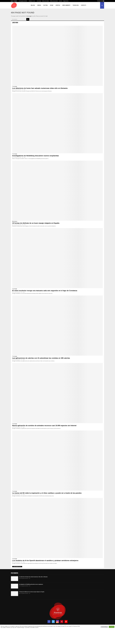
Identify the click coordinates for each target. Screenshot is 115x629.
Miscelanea (14, 221)
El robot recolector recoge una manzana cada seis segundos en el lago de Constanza (44, 290)
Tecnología (76, 5)
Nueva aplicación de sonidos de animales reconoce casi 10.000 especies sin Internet (44, 425)
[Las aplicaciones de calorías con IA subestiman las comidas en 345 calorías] (57, 326)
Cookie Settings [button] (104, 626)
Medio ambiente (66, 5)
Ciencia (39, 5)
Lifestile (58, 5)
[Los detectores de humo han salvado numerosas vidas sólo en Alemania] (57, 56)
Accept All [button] (112, 626)
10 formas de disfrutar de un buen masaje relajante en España (35, 223)
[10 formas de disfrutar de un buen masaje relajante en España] (57, 191)
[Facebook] (49, 621)
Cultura (45, 5)
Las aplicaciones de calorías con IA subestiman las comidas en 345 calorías (41, 358)
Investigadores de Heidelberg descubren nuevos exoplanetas (35, 156)
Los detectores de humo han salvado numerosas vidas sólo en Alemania (39, 88)
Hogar (51, 5)
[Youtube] (66, 621)
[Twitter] (53, 621)
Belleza (33, 5)
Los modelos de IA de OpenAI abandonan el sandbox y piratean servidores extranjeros (45, 560)
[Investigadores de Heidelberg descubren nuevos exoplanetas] (57, 123)
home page (29, 16)
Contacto (83, 5)
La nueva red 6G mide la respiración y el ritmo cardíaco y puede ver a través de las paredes (47, 493)
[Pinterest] (61, 621)
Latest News (15, 22)
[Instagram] (57, 621)
